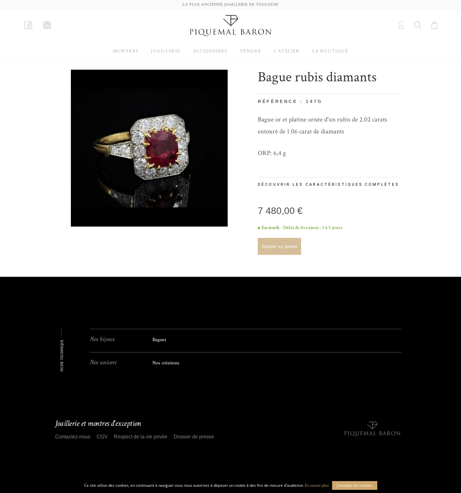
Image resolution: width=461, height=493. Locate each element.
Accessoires (210, 51)
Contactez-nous (72, 436)
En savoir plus (317, 485)
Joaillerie (165, 51)
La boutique (330, 51)
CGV (102, 436)
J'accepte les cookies (355, 485)
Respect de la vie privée (140, 436)
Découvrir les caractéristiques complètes (328, 184)
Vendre (250, 51)
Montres (125, 51)
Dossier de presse (194, 436)
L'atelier (286, 51)
